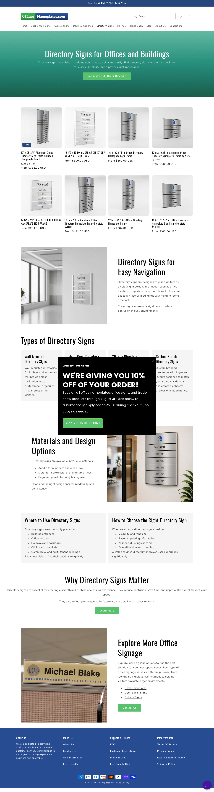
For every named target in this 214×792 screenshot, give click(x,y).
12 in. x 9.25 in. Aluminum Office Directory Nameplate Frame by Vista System (171, 156)
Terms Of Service (167, 744)
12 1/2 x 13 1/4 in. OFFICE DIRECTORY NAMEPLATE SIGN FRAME (41, 222)
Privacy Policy (165, 751)
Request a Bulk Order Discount (107, 75)
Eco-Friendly (70, 764)
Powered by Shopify (120, 783)
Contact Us (130, 707)
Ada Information (73, 757)
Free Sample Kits (120, 764)
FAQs (113, 744)
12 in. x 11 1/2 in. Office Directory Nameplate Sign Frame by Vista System (170, 223)
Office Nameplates (101, 783)
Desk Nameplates (135, 688)
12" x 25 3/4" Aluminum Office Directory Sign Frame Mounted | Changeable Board (37, 156)
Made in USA (118, 757)
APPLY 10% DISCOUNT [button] (82, 423)
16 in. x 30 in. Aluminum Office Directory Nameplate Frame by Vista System (84, 223)
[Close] (152, 361)
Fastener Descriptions (123, 751)
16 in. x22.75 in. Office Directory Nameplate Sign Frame (125, 154)
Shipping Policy (166, 764)
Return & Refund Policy (171, 757)
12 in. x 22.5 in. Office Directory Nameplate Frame (125, 222)
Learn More (107, 610)
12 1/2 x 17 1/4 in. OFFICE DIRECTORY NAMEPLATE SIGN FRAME (85, 154)
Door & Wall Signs (136, 692)
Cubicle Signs (133, 697)
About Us (68, 744)
